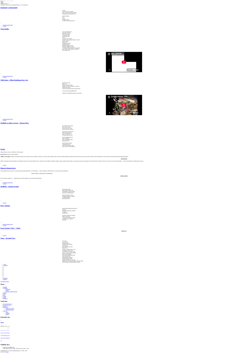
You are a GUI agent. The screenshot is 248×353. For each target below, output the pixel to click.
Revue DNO (5, 307)
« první (4, 264)
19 (3, 335)
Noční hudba (5, 29)
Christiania (5, 288)
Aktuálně (5, 287)
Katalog (7, 314)
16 (8, 332)
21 (6, 335)
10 (1, 332)
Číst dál (4, 26)
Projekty (5, 292)
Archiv (4, 294)
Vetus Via (5, 311)
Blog (4, 295)
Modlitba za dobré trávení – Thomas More (15, 123)
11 (2, 332)
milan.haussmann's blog (8, 25)
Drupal (7, 351)
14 (6, 332)
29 (7, 338)
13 (5, 332)
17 (1, 335)
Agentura (7, 313)
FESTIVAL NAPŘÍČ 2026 (8, 347)
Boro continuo (5, 206)
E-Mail (4, 297)
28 (6, 338)
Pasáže (3, 149)
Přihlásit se (5, 298)
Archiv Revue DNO (10, 308)
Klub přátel (8, 289)
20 (5, 335)
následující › (5, 278)
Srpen (2, 322)
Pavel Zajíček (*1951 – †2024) (10, 228)
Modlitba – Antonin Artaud (10, 186)
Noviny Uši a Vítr (6, 305)
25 (2, 338)
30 (8, 338)
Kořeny (7, 290)
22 (7, 335)
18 (2, 335)
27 (5, 338)
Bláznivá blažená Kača (8, 168)
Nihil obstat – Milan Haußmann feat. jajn (14, 80)
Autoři (7, 312)
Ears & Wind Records (7, 304)
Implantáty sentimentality (9, 7)
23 (8, 335)
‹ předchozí (5, 265)
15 (7, 332)
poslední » (5, 279)
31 (1, 340)
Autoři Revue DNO (10, 309)
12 (3, 332)
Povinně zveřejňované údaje (11, 291)
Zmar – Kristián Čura (8, 238)
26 (3, 338)
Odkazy (4, 296)
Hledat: (2, 1)
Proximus (5, 306)
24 (1, 338)
